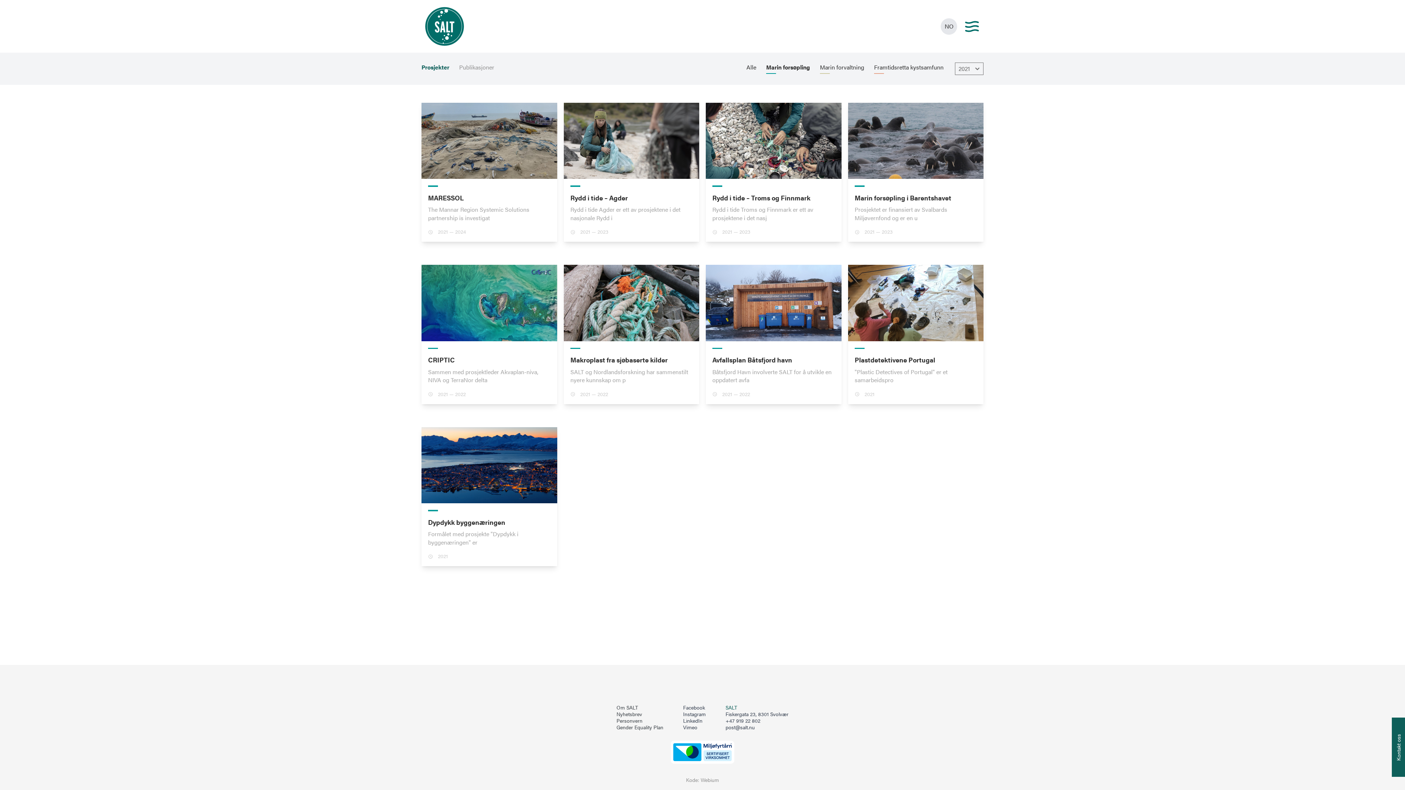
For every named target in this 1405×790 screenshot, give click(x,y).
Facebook (694, 707)
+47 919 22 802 (743, 720)
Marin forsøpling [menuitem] (788, 67)
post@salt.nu (740, 727)
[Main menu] (972, 26)
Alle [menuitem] (751, 67)
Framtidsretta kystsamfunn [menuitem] (909, 67)
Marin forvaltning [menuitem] (842, 67)
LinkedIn (692, 721)
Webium (710, 779)
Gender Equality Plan (640, 727)
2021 (964, 68)
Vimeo (690, 727)
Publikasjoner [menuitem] (476, 67)
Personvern (629, 721)
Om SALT (627, 707)
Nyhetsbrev (629, 714)
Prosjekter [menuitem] (435, 67)
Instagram (694, 714)
